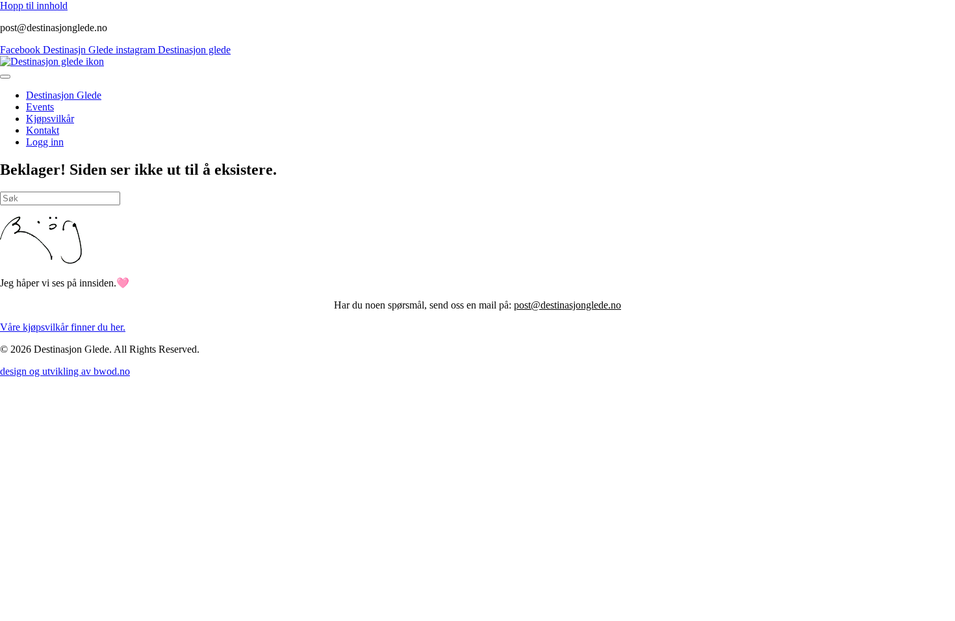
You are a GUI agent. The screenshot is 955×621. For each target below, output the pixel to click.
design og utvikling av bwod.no (65, 371)
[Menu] (5, 77)
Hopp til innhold (34, 5)
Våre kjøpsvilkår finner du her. (62, 327)
